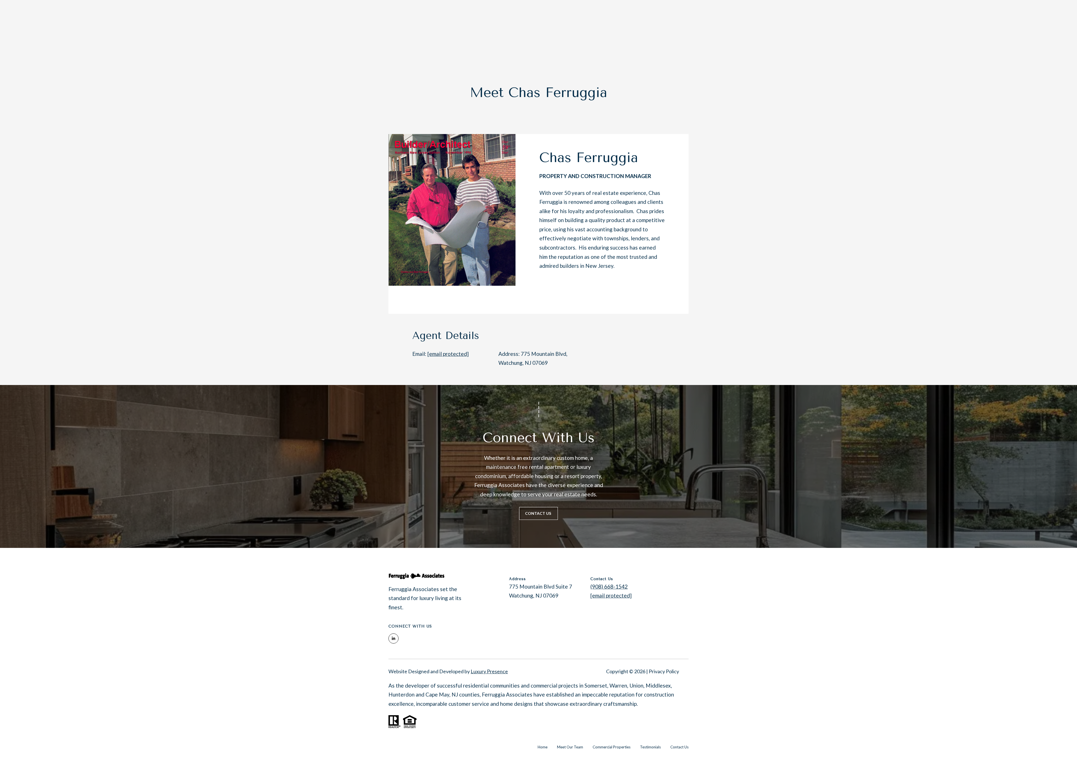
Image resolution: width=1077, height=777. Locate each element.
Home (542, 747)
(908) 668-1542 (609, 586)
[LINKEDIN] (545, 291)
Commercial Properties (611, 747)
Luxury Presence (489, 671)
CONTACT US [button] (538, 513)
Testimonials (650, 747)
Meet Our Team (570, 747)
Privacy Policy (664, 671)
